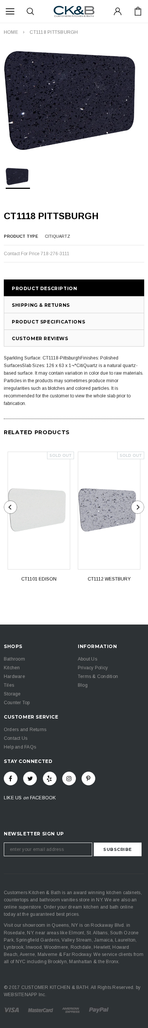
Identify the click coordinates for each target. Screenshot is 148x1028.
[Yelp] (50, 778)
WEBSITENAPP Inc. (25, 994)
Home (11, 32)
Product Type (21, 236)
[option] (74, 101)
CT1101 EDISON (39, 579)
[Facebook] (10, 778)
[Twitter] (30, 778)
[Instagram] (69, 778)
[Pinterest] (88, 778)
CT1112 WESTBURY (109, 579)
